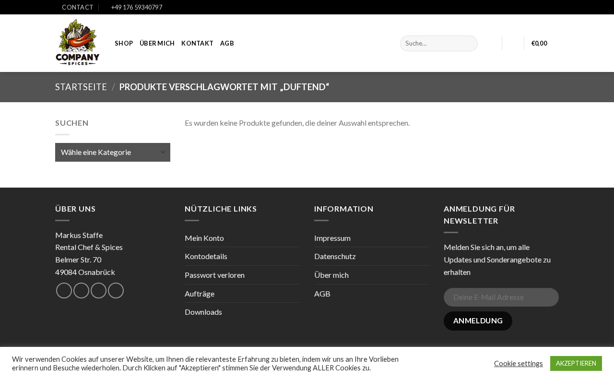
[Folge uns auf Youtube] (554, 7)
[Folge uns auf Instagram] (545, 7)
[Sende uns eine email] (98, 290)
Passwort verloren (215, 274)
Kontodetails (206, 256)
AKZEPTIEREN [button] (576, 363)
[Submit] (468, 44)
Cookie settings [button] (518, 363)
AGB (227, 43)
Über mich (157, 43)
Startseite (81, 87)
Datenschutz (335, 256)
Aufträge (199, 293)
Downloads (203, 311)
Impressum (332, 237)
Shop (124, 43)
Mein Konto (204, 237)
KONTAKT (197, 43)
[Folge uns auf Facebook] (536, 7)
